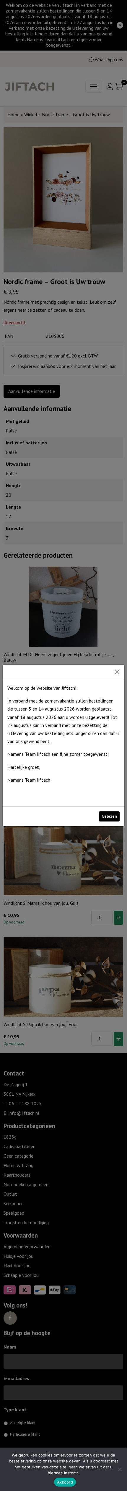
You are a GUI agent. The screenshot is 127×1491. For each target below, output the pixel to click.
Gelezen (109, 816)
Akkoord (65, 1482)
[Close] (117, 672)
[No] (120, 1469)
